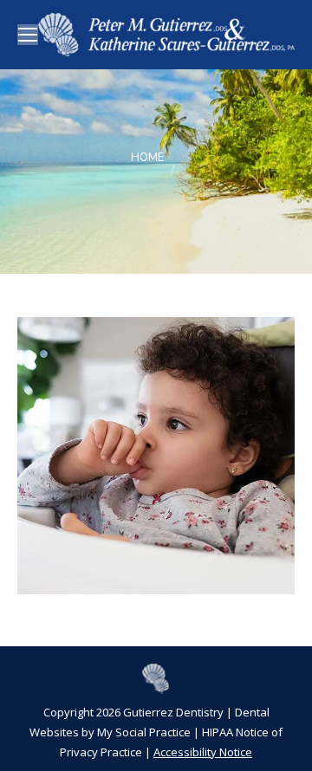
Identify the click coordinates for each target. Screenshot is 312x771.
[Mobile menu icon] (27, 34)
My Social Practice (142, 732)
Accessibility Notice (202, 752)
